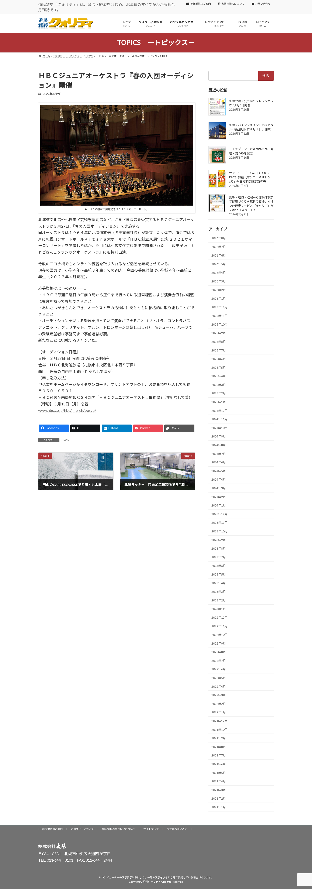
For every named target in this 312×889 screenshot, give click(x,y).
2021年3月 (218, 790)
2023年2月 (218, 600)
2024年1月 (218, 505)
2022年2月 (218, 704)
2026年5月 (218, 264)
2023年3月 (218, 591)
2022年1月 (218, 712)
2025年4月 (218, 376)
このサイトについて (82, 829)
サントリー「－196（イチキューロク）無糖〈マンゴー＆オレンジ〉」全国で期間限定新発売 (251, 177)
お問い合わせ (263, 3)
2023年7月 (218, 557)
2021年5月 (218, 772)
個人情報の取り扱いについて (118, 829)
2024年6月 (218, 462)
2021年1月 (218, 807)
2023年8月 (218, 548)
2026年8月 (218, 238)
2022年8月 (218, 652)
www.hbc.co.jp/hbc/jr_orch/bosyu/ (67, 410)
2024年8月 (218, 445)
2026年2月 (218, 290)
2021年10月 (219, 729)
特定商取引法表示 (177, 829)
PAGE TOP (300, 858)
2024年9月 (218, 436)
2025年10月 (219, 324)
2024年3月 (218, 488)
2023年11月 (219, 522)
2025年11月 (219, 316)
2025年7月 (218, 350)
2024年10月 (219, 428)
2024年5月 (218, 471)
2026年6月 (218, 255)
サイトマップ (151, 829)
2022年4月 (218, 686)
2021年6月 (218, 764)
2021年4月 (218, 781)
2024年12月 (219, 410)
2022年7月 (218, 660)
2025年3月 (218, 385)
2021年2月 (218, 798)
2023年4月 (218, 583)
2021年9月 (218, 738)
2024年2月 (218, 496)
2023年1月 (218, 609)
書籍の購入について (232, 3)
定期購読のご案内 (200, 3)
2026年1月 (218, 298)
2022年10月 (219, 634)
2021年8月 (218, 747)
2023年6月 (218, 565)
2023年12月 (219, 514)
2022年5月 (218, 678)
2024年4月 (218, 479)
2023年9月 (218, 540)
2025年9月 (218, 333)
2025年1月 (218, 402)
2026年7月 (218, 246)
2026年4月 (218, 272)
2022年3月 (218, 695)
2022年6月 (218, 669)
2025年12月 (219, 307)
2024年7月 (218, 453)
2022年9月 (218, 643)
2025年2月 (218, 393)
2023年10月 (219, 531)
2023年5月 (218, 574)
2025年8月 (218, 341)
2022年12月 (219, 617)
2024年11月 (219, 419)
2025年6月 (218, 359)
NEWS (65, 439)
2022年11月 (219, 626)
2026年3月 (218, 281)
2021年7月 (218, 755)
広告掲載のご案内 (52, 829)
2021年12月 (219, 721)
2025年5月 (218, 367)
